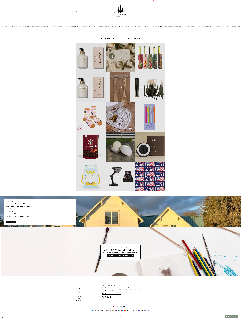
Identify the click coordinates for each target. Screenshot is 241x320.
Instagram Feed (79, 298)
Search (77, 294)
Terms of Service (79, 300)
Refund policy (79, 288)
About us (78, 286)
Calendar (111, 255)
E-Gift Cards (84, 1)
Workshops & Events (80, 292)
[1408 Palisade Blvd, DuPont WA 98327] (120, 211)
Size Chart (78, 290)
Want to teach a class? (125, 255)
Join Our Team (79, 296)
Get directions (11, 221)
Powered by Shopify (120, 315)
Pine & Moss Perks (99, 1)
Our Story (78, 1)
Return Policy (91, 1)
